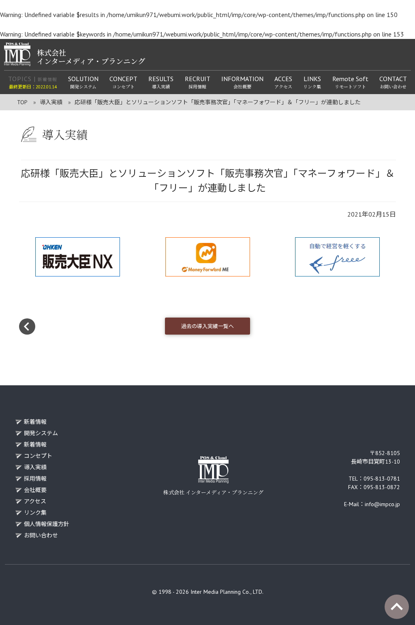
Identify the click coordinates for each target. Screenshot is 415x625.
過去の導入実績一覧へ (207, 326)
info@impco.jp (382, 504)
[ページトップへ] (397, 607)
